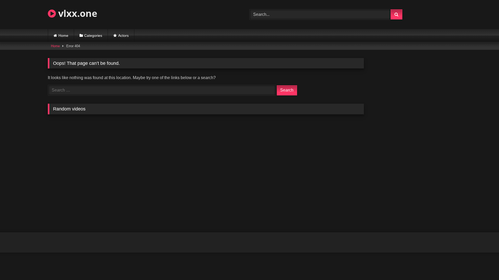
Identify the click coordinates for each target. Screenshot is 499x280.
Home (63, 35)
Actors (123, 35)
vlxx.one (76, 13)
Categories (93, 35)
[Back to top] (483, 265)
